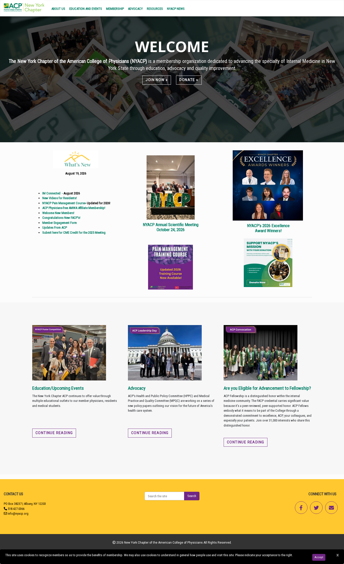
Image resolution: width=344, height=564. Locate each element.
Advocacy (135, 9)
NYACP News (176, 9)
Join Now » (157, 80)
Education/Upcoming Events (58, 388)
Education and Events (85, 9)
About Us (58, 9)
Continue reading (54, 433)
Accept (319, 557)
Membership (115, 9)
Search (191, 496)
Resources (155, 9)
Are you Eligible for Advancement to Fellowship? (267, 388)
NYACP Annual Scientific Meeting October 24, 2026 (170, 227)
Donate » (188, 80)
